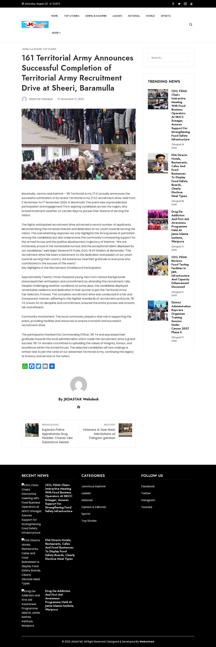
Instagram (148, 500)
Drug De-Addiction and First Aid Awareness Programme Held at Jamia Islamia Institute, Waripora (180, 226)
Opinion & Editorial (94, 507)
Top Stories (71, 16)
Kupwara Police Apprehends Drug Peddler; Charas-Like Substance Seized (57, 433)
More (55, 33)
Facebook (148, 486)
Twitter (146, 493)
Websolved (147, 641)
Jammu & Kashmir (95, 16)
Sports (166, 16)
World (150, 16)
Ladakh (117, 16)
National (134, 16)
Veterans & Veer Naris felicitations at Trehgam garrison (99, 431)
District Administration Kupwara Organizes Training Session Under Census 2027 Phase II (181, 317)
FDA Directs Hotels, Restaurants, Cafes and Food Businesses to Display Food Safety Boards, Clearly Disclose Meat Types (179, 175)
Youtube (146, 507)
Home (54, 16)
